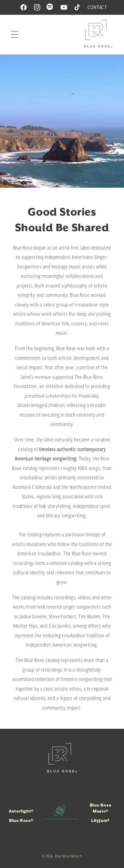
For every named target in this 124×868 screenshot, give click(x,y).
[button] (14, 34)
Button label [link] (62, 121)
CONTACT (97, 7)
